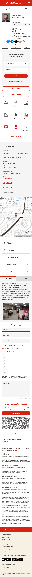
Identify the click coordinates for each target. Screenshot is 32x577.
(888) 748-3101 (7, 182)
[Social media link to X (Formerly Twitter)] (16, 41)
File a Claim (16, 88)
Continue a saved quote (16, 81)
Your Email (6, 341)
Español (4, 3)
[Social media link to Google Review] (24, 41)
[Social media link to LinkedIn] (12, 41)
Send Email (16, 413)
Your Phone (6, 335)
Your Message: (7, 383)
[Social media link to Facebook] (8, 41)
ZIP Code (7, 69)
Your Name (6, 329)
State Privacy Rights (6, 549)
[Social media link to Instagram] (20, 41)
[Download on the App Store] (6, 559)
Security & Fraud (6, 539)
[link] (16, 3)
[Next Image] (26, 311)
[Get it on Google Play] (17, 559)
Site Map (4, 551)
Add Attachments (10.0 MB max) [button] (16, 404)
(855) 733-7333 (18, 433)
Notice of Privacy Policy (7, 546)
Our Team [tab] (24, 278)
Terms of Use (5, 544)
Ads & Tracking (5, 537)
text (8, 157)
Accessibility (5, 542)
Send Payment (16, 94)
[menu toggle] (29, 3)
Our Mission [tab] (8, 278)
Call (4, 157)
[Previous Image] (6, 311)
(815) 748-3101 (16, 20)
